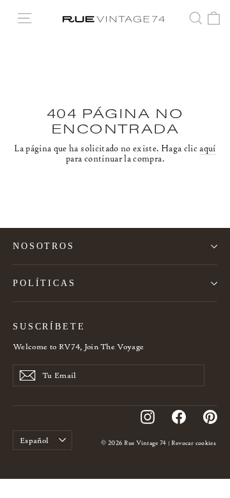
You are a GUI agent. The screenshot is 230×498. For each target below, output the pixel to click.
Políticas (44, 283)
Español (34, 440)
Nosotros (44, 246)
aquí (207, 148)
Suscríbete (49, 326)
